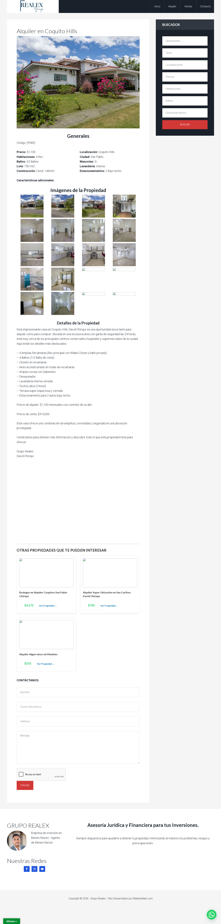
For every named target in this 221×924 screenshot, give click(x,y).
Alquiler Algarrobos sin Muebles (38, 654)
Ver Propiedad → (48, 606)
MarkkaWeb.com (143, 898)
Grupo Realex (33, 6)
